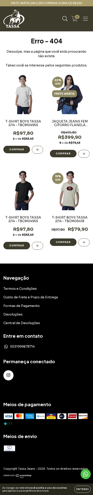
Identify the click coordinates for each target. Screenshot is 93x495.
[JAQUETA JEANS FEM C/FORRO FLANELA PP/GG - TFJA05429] (84, 154)
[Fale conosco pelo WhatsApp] (86, 474)
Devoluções (13, 314)
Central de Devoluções (21, 323)
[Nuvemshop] (17, 477)
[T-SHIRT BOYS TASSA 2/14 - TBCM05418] (84, 242)
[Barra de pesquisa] (65, 19)
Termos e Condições (20, 289)
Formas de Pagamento (21, 306)
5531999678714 (22, 346)
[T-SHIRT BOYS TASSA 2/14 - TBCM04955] (37, 150)
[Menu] (85, 19)
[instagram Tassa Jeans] (8, 375)
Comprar (16, 149)
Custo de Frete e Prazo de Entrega (30, 297)
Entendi (82, 489)
